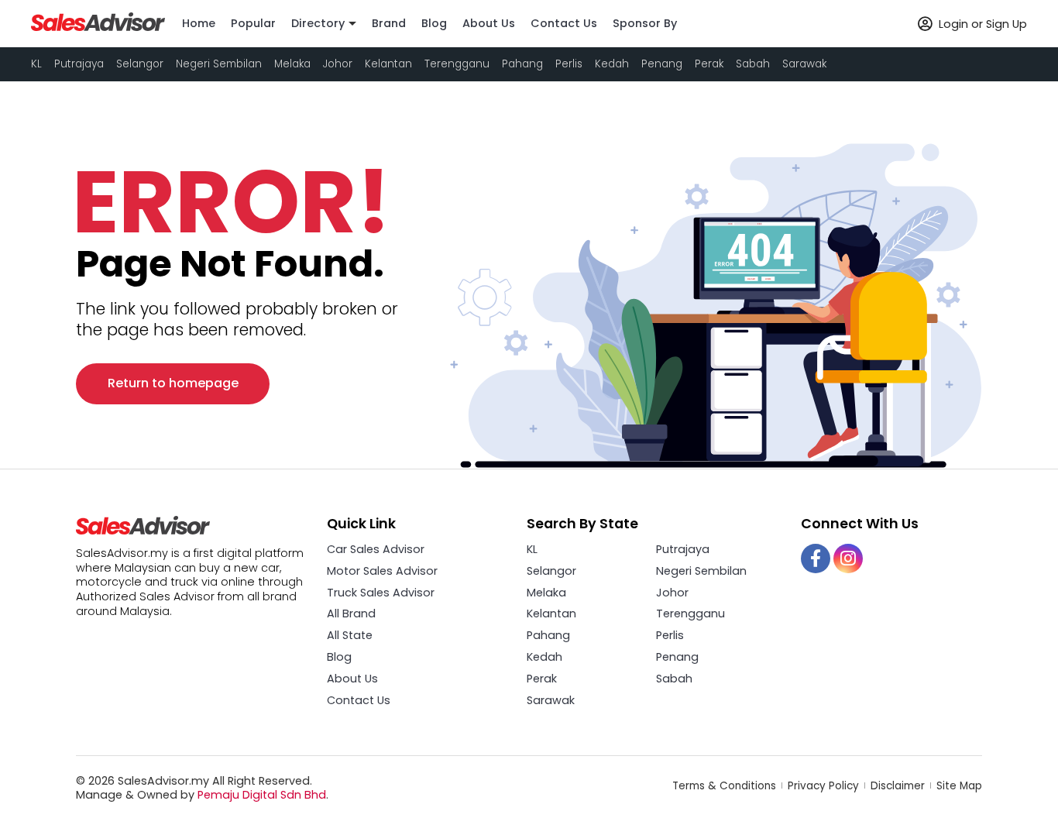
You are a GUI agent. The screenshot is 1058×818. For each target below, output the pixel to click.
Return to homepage (173, 383)
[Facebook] (815, 558)
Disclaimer (899, 785)
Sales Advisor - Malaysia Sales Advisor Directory (99, 21)
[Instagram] (848, 558)
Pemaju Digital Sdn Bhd (262, 795)
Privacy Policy (825, 785)
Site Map (959, 785)
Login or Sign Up (981, 24)
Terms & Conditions (725, 785)
